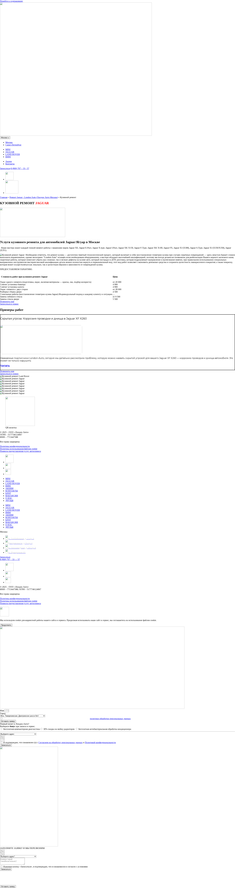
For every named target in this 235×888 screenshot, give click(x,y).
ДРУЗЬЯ (9, 500)
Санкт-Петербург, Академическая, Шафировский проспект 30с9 (30, 874)
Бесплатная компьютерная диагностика (21, 729)
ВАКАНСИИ (11, 496)
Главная (3, 197)
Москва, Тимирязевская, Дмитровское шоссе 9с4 (22, 884)
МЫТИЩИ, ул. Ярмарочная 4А (14, 879)
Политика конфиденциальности (15, 446)
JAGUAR (9, 152)
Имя (2, 710)
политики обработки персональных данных (110, 718)
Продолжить (6, 625)
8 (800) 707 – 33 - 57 (20, 168)
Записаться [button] (5, 168)
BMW (8, 157)
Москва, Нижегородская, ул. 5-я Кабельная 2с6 (22, 876)
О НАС (8, 498)
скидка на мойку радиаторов (59, 729)
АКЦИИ (9, 488)
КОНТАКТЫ (11, 491)
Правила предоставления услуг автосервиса (20, 451)
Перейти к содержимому (11, 1)
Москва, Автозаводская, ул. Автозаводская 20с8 (22, 881)
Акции (8, 161)
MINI (7, 149)
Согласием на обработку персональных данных (60, 742)
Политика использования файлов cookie (18, 449)
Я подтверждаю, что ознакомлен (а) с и (59, 742)
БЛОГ (8, 493)
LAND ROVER (12, 154)
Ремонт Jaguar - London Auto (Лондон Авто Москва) (34, 197)
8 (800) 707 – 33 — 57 (10, 559)
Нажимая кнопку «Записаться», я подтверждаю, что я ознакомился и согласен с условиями (45, 866)
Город (2, 713)
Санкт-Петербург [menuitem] (13, 145)
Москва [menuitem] (9, 142)
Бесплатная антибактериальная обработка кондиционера (104, 729)
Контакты (10, 164)
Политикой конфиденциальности (100, 742)
